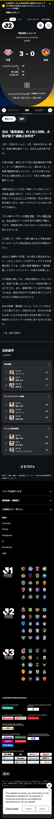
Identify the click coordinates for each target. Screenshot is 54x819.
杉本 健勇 (9, 193)
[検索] (48, 25)
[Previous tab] (4, 110)
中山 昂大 (11, 220)
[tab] (13, 110)
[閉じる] (50, 4)
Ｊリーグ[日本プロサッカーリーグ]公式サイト (25, 781)
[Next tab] (50, 110)
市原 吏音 (29, 216)
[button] (40, 25)
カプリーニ (21, 198)
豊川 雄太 (15, 72)
